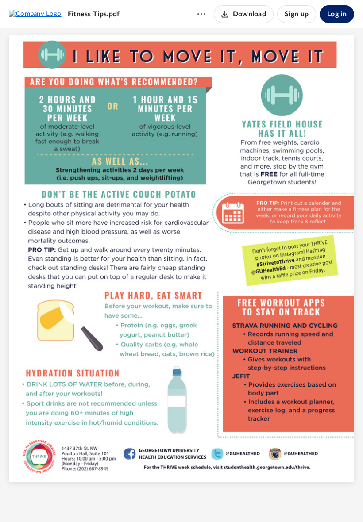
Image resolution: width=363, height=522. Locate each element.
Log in (337, 14)
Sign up (297, 14)
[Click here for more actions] (201, 14)
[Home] (35, 13)
